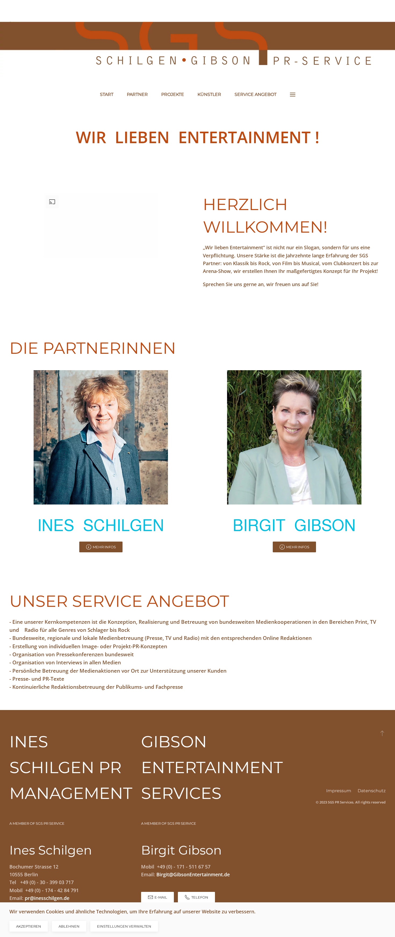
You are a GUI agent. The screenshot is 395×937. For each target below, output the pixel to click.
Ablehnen (69, 926)
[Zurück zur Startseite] (197, 41)
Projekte (172, 94)
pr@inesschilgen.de (47, 898)
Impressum (338, 790)
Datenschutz (372, 790)
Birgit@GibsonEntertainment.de (193, 874)
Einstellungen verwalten (124, 926)
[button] (292, 94)
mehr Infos (104, 547)
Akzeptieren (28, 926)
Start (106, 94)
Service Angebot (255, 94)
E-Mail (161, 897)
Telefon (199, 897)
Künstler (209, 94)
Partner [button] (137, 94)
